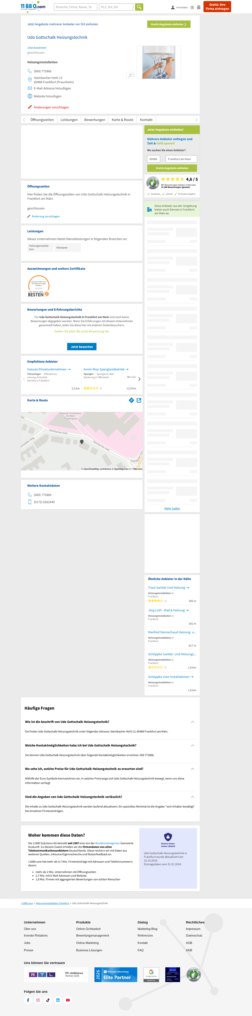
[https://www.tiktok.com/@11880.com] (48, 1000)
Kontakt (146, 119)
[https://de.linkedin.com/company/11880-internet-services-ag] (58, 1000)
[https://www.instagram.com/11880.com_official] (38, 1000)
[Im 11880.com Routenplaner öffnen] (131, 399)
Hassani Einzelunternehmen (47, 369)
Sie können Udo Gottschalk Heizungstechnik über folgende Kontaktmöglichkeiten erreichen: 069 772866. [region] (89, 755)
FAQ (141, 950)
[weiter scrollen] (196, 119)
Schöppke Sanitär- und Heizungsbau (172, 654)
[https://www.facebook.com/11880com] (28, 1000)
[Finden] (139, 7)
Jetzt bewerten (82, 347)
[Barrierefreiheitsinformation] (194, 7)
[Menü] (200, 7)
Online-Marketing (87, 942)
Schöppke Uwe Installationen (168, 677)
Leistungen (69, 119)
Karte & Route (122, 119)
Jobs (27, 942)
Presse (28, 950)
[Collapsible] (193, 722)
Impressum (193, 928)
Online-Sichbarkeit (88, 928)
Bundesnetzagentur (107, 843)
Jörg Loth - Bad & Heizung (166, 610)
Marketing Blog (147, 928)
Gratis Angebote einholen (167, 24)
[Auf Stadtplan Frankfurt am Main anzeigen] (139, 400)
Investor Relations (36, 935)
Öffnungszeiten (42, 119)
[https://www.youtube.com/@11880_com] (68, 1000)
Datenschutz (194, 935)
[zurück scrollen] (24, 119)
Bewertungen (94, 119)
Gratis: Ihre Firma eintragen (217, 6)
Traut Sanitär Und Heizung (166, 587)
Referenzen (145, 935)
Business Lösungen (89, 950)
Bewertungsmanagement (92, 935)
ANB (189, 950)
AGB (189, 942)
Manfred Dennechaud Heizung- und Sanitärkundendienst (172, 632)
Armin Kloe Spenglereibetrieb (104, 369)
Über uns (30, 928)
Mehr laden (172, 508)
